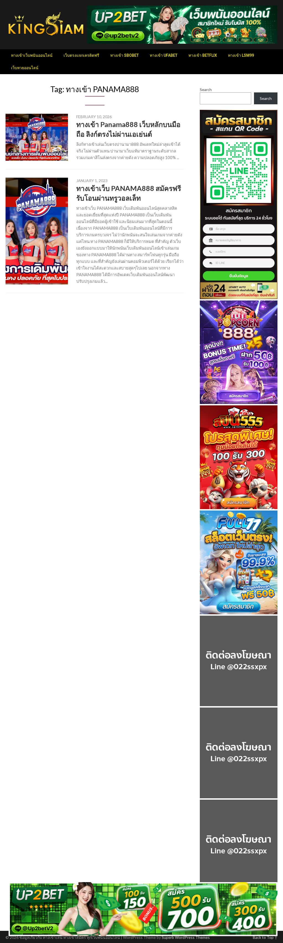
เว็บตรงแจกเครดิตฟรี (81, 55)
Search (206, 89)
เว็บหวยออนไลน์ (24, 68)
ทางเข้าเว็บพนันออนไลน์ (32, 55)
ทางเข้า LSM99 (241, 55)
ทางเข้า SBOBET (124, 55)
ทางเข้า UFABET (163, 55)
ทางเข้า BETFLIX (202, 55)
